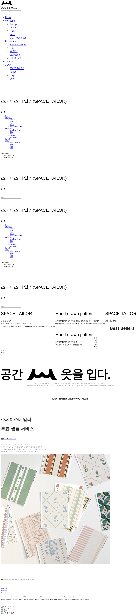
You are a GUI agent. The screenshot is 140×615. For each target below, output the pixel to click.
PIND (12, 47)
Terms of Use (4, 588)
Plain (12, 31)
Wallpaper (10, 20)
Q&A (12, 78)
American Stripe (18, 44)
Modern (13, 27)
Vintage (14, 24)
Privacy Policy (4, 590)
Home (8, 17)
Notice (13, 71)
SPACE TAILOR (17, 68)
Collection (10, 41)
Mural (12, 34)
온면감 (14, 51)
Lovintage (15, 54)
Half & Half (15, 58)
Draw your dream (18, 37)
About (8, 65)
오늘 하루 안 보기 (7, 613)
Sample (9, 61)
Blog (12, 75)
